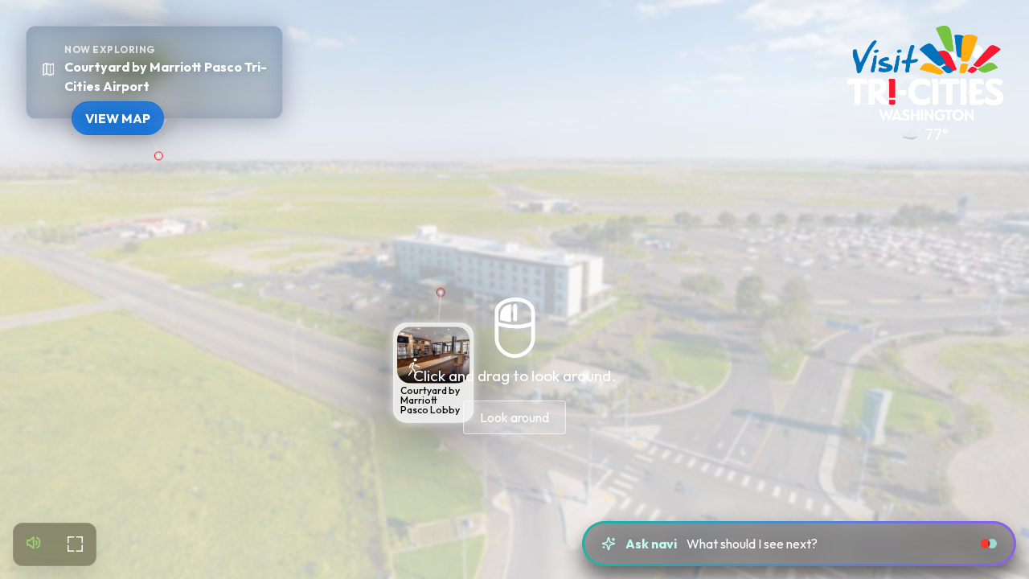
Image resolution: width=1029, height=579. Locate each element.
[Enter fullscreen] (75, 544)
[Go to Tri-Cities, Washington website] (925, 73)
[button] (432, 373)
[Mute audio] (34, 544)
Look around (514, 417)
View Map (117, 118)
